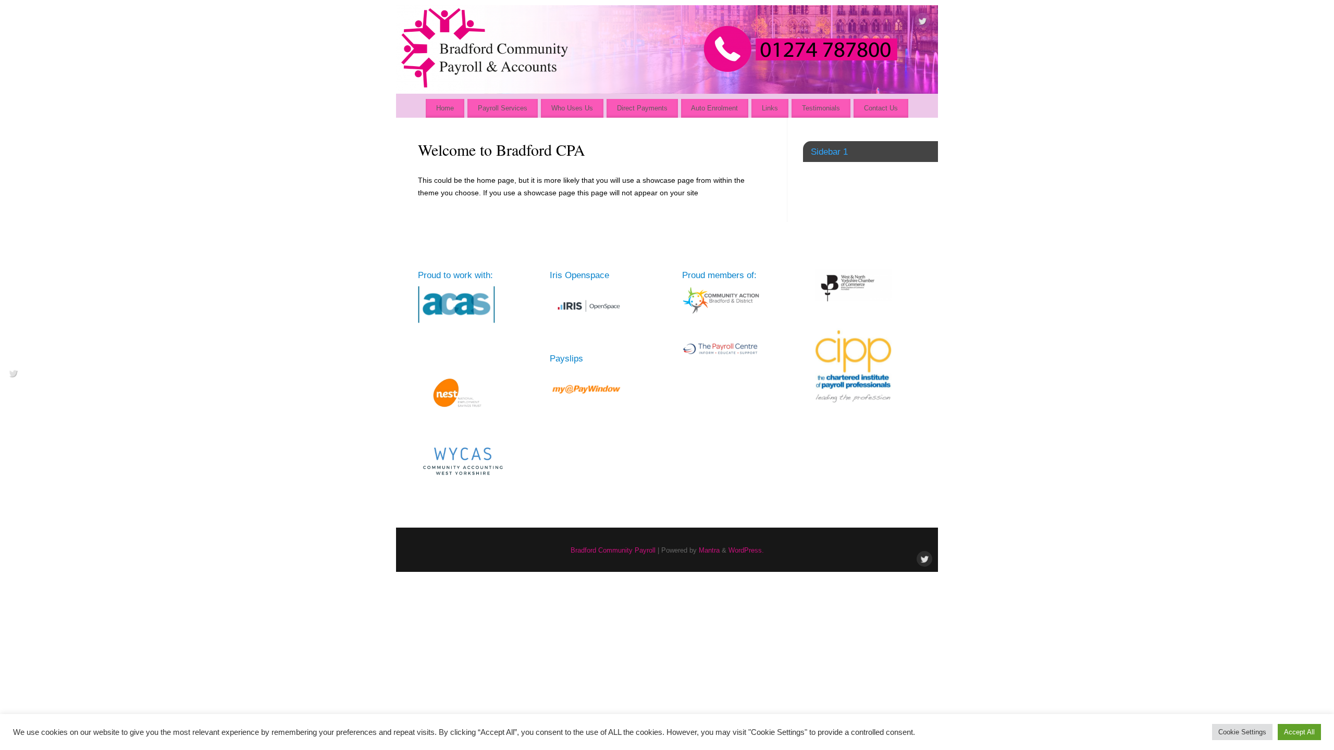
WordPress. (746, 550)
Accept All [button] (1299, 732)
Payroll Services (502, 108)
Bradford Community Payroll (613, 550)
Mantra (709, 550)
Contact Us (881, 108)
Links (770, 108)
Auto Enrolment (714, 108)
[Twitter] (922, 23)
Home (445, 108)
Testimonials (821, 108)
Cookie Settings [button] (1242, 732)
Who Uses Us (572, 108)
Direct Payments (642, 108)
